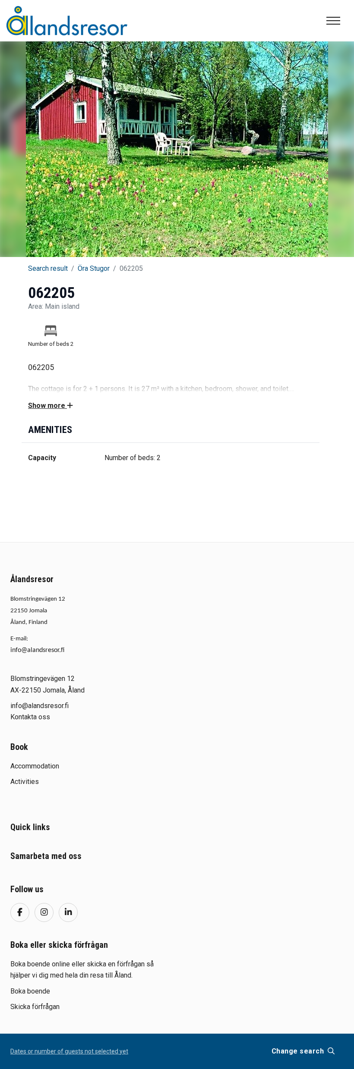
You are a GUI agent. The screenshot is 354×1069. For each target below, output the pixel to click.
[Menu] (333, 20)
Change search (299, 1051)
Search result (48, 268)
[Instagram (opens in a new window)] (44, 912)
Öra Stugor (94, 268)
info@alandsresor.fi (37, 650)
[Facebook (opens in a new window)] (19, 912)
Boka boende (30, 991)
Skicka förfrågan (35, 1007)
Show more (47, 405)
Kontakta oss (30, 717)
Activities (24, 781)
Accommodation (34, 766)
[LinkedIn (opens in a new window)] (68, 912)
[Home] (66, 20)
